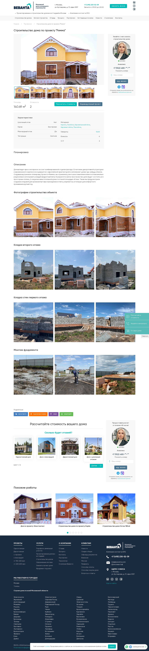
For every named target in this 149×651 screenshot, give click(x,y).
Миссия (84, 561)
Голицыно (48, 617)
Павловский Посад (52, 604)
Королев (80, 631)
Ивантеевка (112, 634)
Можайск (17, 604)
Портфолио (71, 18)
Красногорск (19, 631)
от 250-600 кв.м (19, 564)
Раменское (81, 626)
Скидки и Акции (86, 551)
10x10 (98, 132)
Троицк (16, 622)
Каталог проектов (40, 18)
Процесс (61, 18)
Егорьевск (112, 636)
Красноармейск (83, 609)
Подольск (111, 624)
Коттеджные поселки (85, 18)
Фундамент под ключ (43, 568)
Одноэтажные (19, 548)
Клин (15, 636)
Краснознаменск (114, 629)
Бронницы (17, 619)
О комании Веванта (66, 564)
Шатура (111, 622)
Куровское (81, 612)
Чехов (47, 609)
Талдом (79, 607)
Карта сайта (111, 583)
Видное (111, 619)
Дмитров (80, 639)
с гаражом (18, 555)
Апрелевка (49, 619)
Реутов (110, 626)
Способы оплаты (87, 567)
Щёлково (80, 600)
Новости (99, 18)
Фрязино (17, 634)
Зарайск (80, 614)
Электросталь (82, 602)
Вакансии (84, 558)
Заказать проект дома (44, 565)
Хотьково (80, 604)
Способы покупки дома (89, 570)
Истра (79, 634)
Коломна (48, 636)
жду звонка (121, 81)
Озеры (79, 597)
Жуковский (18, 600)
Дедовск (17, 617)
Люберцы (111, 602)
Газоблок (70, 125)
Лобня (79, 629)
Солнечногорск (83, 622)
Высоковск (81, 617)
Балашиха (80, 636)
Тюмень (16, 586)
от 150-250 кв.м (19, 561)
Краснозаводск (20, 612)
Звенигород (49, 614)
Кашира (111, 631)
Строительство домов (23, 18)
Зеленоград (112, 609)
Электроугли (19, 597)
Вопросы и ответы (88, 573)
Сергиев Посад (51, 600)
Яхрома (17, 609)
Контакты (118, 18)
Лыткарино (18, 629)
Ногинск (48, 624)
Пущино (111, 604)
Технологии (63, 561)
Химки (47, 634)
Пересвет (112, 612)
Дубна (16, 639)
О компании (108, 18)
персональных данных (124, 92)
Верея (16, 614)
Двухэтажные (19, 551)
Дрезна (111, 614)
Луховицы (48, 629)
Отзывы (52, 18)
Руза (46, 607)
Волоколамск (113, 617)
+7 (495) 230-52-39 (91, 5)
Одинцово (80, 624)
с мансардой (18, 558)
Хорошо (112, 646)
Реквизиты (85, 564)
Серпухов (17, 624)
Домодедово (50, 639)
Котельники (49, 631)
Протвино (17, 626)
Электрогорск (50, 597)
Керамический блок (82, 125)
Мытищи (111, 600)
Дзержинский (50, 602)
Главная (16, 24)
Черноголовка (113, 607)
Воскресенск (82, 619)
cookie (47, 646)
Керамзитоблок (67, 127)
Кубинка (48, 612)
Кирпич (63, 125)
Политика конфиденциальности (26, 648)
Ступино (48, 622)
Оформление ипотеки (44, 562)
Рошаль (16, 607)
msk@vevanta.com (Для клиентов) (118, 563)
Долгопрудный (19, 602)
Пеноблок (77, 127)
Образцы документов (89, 555)
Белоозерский (113, 597)
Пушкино (48, 626)
